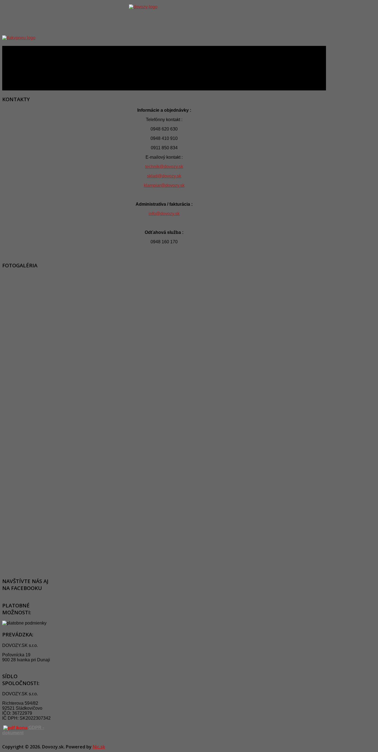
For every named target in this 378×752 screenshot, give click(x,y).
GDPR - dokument (23, 730)
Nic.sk (99, 747)
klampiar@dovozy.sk (164, 185)
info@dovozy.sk (164, 213)
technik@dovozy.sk (164, 166)
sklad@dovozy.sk (164, 176)
